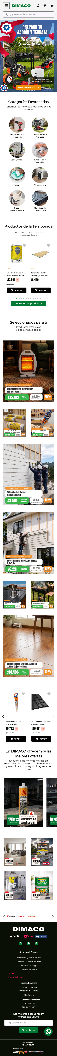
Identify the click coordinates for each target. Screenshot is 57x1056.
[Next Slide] (54, 56)
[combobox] (28, 14)
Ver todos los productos (28, 303)
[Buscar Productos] (6, 14)
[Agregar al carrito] (16, 290)
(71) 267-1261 (29, 1003)
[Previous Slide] (3, 56)
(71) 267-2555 (28, 1007)
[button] (22, 90)
